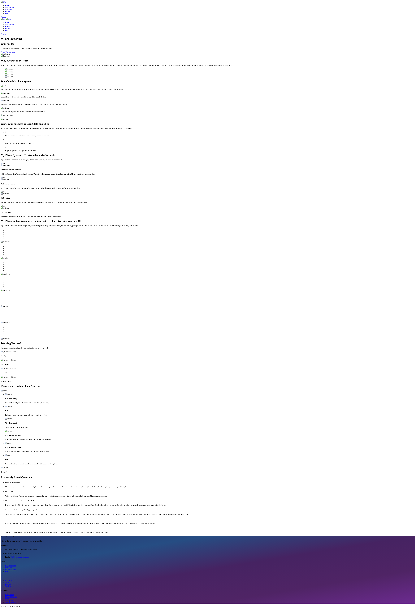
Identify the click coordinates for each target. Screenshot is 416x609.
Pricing (7, 11)
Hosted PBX (9, 26)
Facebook (8, 580)
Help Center (9, 595)
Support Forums (10, 570)
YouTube (8, 586)
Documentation (10, 566)
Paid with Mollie (11, 597)
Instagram (8, 584)
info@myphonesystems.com (19, 557)
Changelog (9, 601)
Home (7, 5)
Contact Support (10, 602)
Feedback (8, 568)
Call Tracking (10, 7)
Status (7, 599)
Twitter (7, 582)
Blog (7, 571)
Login (7, 13)
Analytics (8, 9)
